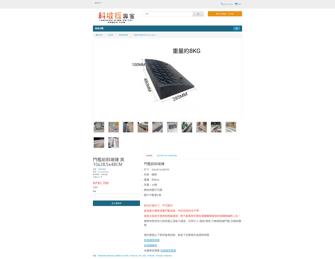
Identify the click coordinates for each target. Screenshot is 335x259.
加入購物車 (116, 203)
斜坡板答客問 (168, 250)
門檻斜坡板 (168, 256)
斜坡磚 (110, 35)
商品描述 (149, 156)
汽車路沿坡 (133, 256)
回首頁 (100, 35)
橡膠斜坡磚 (102, 256)
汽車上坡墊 (142, 256)
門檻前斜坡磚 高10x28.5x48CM (145, 35)
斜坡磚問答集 (123, 35)
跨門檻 (126, 256)
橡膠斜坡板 (111, 256)
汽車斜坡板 (159, 256)
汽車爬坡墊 (151, 256)
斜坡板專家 (102, 169)
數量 (94, 191)
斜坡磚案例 (150, 245)
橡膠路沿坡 (119, 256)
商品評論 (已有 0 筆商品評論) (167, 156)
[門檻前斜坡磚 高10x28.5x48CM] (167, 79)
